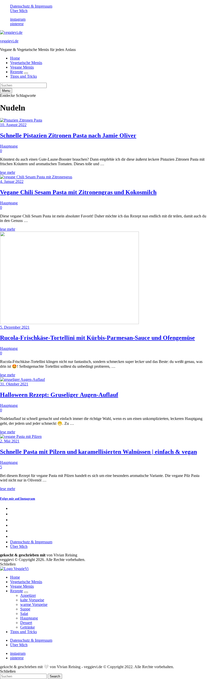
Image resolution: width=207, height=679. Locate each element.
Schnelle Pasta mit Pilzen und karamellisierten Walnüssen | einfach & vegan (98, 451)
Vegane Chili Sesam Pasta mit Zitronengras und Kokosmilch (78, 192)
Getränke (27, 627)
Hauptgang (9, 146)
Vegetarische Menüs (26, 63)
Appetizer (28, 595)
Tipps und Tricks (23, 76)
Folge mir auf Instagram (17, 498)
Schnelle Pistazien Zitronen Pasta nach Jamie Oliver (68, 135)
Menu (6, 91)
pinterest (16, 24)
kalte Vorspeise (32, 600)
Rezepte (16, 72)
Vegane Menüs (22, 67)
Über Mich (19, 11)
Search (55, 676)
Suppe (25, 609)
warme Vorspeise (33, 604)
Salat (24, 613)
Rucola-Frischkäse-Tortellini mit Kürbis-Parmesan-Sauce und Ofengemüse (97, 337)
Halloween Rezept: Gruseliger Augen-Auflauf (59, 394)
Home (15, 58)
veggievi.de (9, 41)
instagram (17, 19)
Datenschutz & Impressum (31, 6)
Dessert (26, 622)
